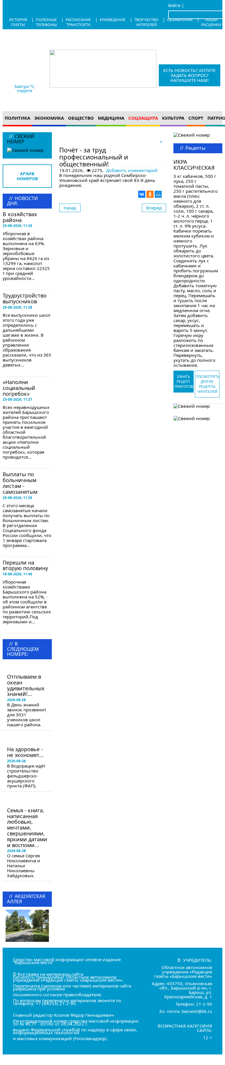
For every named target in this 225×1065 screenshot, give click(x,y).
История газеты (18, 22)
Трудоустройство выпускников (25, 298)
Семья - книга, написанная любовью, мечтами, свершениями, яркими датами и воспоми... (27, 828)
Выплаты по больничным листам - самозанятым (20, 483)
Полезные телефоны (46, 22)
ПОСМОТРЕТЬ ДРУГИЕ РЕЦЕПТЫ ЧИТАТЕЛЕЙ (207, 384)
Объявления (179, 19)
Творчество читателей (146, 22)
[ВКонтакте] (141, 194)
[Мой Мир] (158, 194)
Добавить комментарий (132, 170)
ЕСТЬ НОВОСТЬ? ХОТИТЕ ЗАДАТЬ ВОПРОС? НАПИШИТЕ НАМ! (189, 75)
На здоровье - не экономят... (25, 752)
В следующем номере (25, 667)
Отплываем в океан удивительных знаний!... (26, 685)
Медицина (111, 118)
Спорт (195, 118)
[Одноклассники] (150, 194)
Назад (70, 208)
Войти (174, 5)
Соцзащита (143, 118)
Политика (17, 118)
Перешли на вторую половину (25, 565)
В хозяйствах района (20, 217)
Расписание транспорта (78, 22)
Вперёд (154, 208)
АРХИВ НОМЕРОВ (27, 176)
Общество (81, 118)
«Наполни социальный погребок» (19, 387)
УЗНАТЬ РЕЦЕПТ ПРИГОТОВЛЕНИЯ (184, 381)
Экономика (49, 118)
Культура (173, 118)
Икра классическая (194, 164)
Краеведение (112, 19)
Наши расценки (211, 22)
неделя (24, 90)
